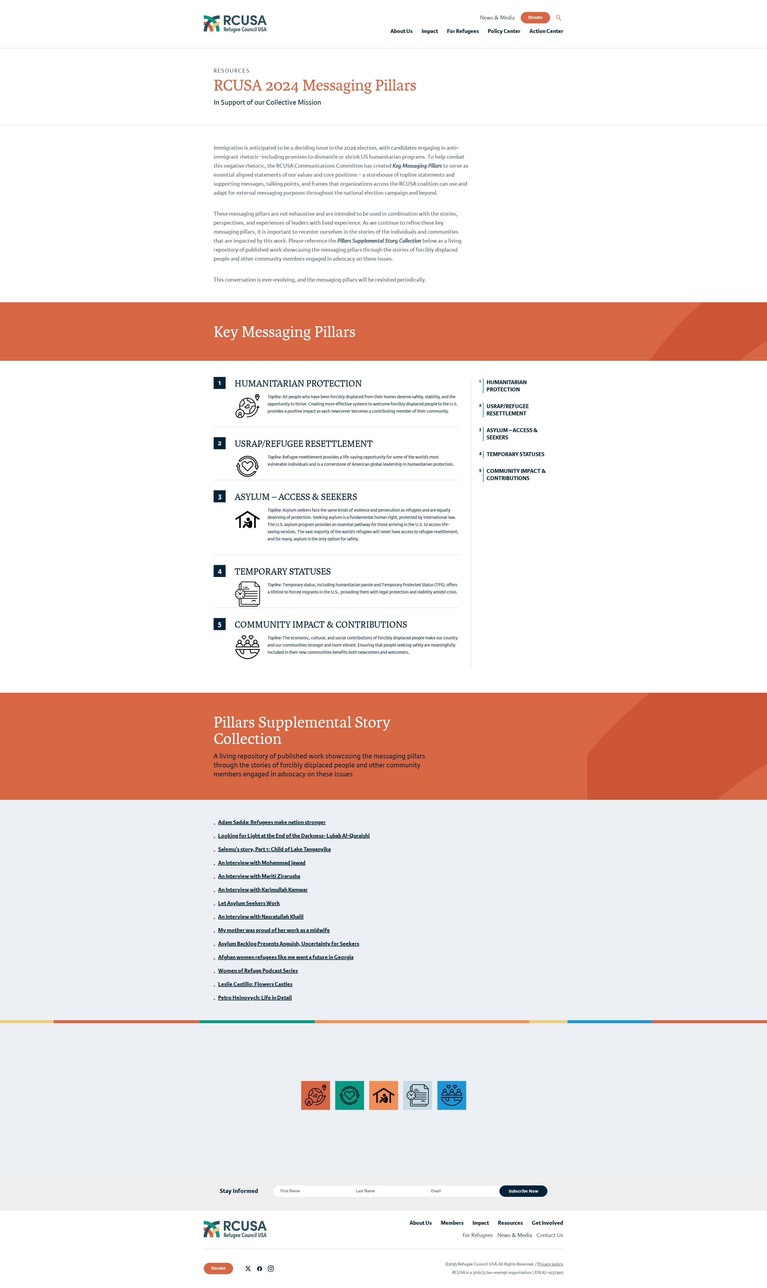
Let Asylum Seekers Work (249, 903)
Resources (232, 70)
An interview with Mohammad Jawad (262, 862)
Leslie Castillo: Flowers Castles (255, 984)
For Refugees (463, 31)
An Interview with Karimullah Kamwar (263, 889)
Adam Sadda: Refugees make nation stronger (272, 822)
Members (452, 1223)
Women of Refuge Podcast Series (258, 970)
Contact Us (550, 1235)
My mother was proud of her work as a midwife (274, 930)
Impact (430, 31)
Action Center (546, 31)
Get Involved (547, 1223)
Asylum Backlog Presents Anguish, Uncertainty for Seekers (288, 943)
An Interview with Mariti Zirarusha (259, 876)
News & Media (497, 17)
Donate (535, 17)
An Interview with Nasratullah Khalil (261, 916)
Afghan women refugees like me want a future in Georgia (286, 957)
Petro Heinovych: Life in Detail (255, 997)
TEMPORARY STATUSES (515, 454)
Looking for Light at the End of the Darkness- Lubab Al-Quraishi (294, 835)
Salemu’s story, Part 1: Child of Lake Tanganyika (274, 849)
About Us (401, 31)
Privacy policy (550, 1264)
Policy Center (504, 31)
